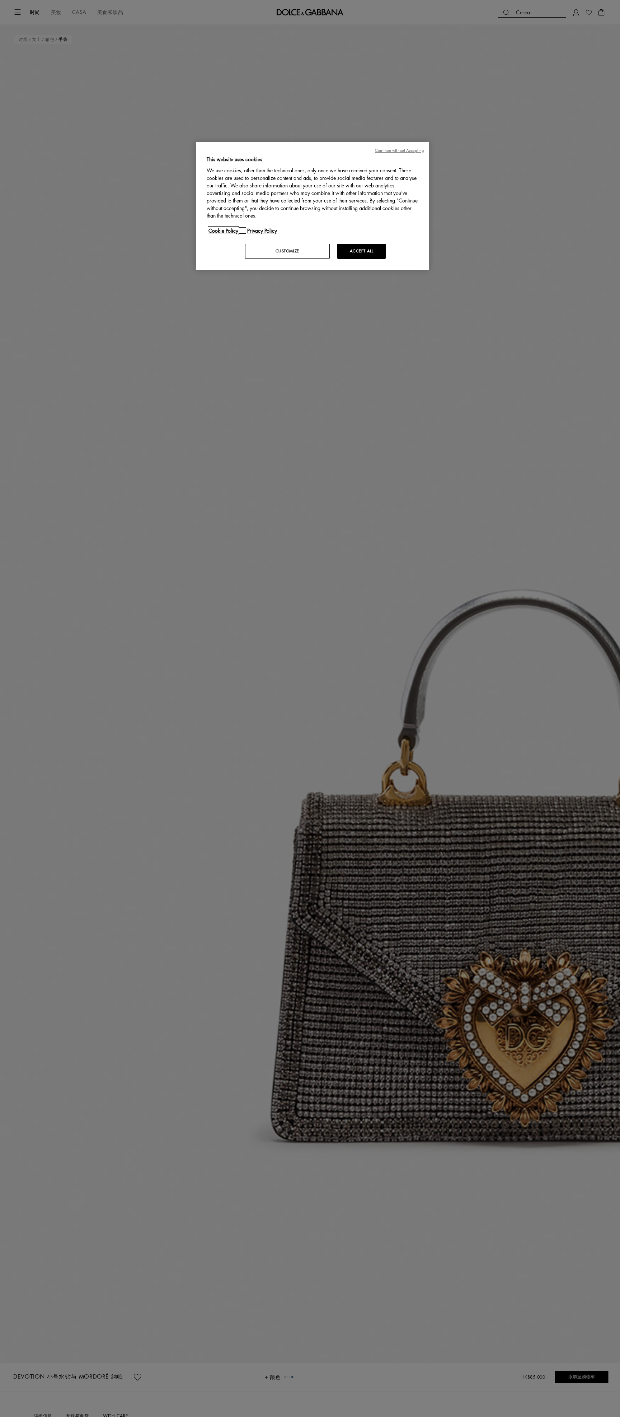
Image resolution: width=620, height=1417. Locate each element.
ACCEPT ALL (362, 251)
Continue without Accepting (399, 151)
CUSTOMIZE (287, 251)
